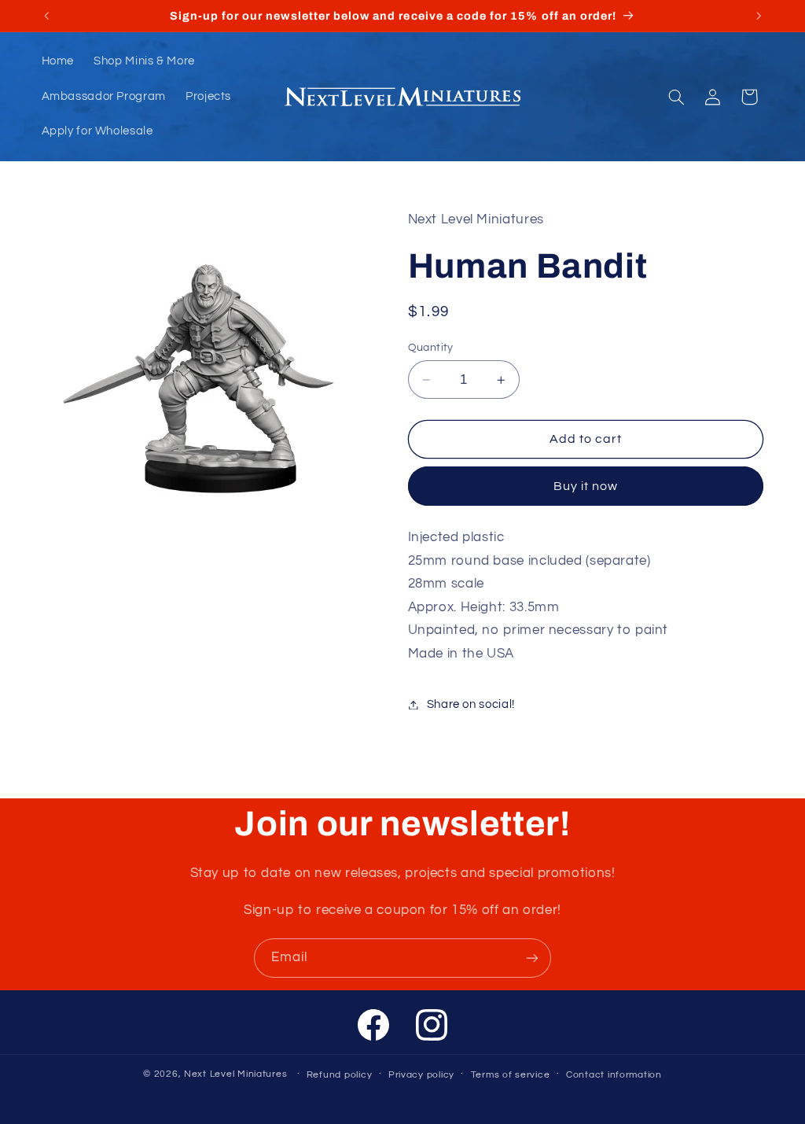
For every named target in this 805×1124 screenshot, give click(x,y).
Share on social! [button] (471, 704)
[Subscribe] (532, 957)
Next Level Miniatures (235, 1074)
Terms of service (510, 1075)
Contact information (614, 1075)
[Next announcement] (758, 15)
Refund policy (340, 1075)
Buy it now (586, 486)
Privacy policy (421, 1075)
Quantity (431, 347)
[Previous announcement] (46, 15)
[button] (676, 97)
